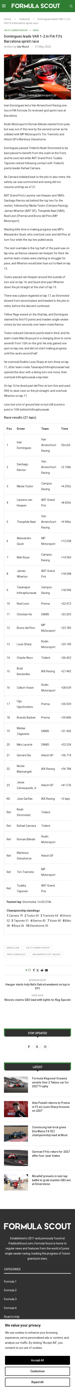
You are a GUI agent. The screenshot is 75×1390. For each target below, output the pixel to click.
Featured (24, 19)
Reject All (37, 1382)
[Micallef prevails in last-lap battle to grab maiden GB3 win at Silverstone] (16, 1182)
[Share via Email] (46, 970)
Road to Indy (12, 1316)
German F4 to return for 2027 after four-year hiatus (51, 1153)
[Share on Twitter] (37, 970)
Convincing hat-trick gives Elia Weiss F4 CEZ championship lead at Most (49, 1131)
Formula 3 (10, 1299)
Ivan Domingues (16, 954)
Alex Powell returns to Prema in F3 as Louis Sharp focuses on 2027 (51, 1106)
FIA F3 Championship (38, 948)
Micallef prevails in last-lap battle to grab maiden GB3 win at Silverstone (51, 1180)
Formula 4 (10, 1308)
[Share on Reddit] (42, 970)
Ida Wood (23, 46)
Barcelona (13, 948)
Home (7, 19)
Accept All (37, 1360)
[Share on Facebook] (34, 970)
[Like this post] (29, 970)
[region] (37, 1354)
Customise (37, 1371)
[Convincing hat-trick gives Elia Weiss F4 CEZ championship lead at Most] (16, 1133)
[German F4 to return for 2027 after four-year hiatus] (16, 1158)
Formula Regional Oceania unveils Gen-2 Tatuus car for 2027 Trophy (50, 1082)
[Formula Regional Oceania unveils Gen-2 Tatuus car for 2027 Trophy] (16, 1085)
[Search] (71, 6)
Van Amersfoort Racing (46, 954)
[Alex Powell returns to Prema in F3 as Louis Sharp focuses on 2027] (16, 1109)
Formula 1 (10, 1281)
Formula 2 (10, 1290)
